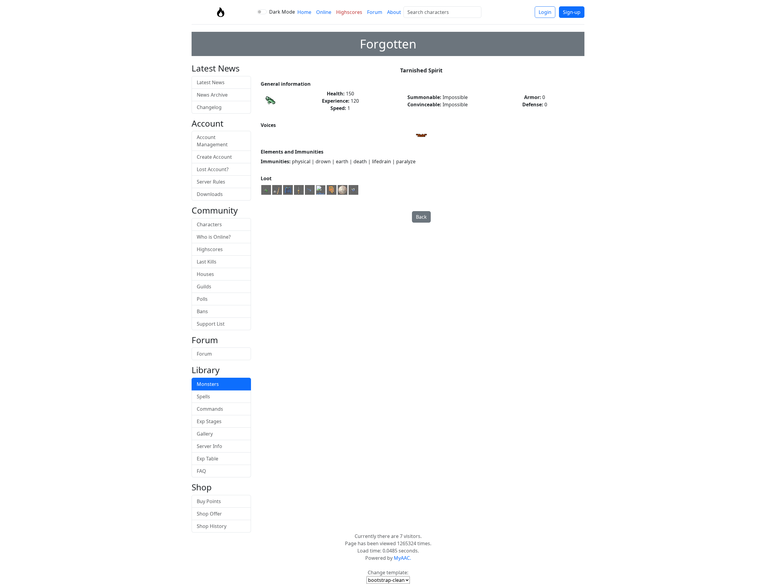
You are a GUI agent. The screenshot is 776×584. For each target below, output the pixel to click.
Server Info (209, 446)
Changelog (209, 107)
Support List (211, 323)
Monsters (208, 384)
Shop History (211, 526)
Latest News (211, 82)
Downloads (210, 194)
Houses (205, 274)
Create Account (214, 157)
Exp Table (207, 458)
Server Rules (211, 181)
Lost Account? (213, 169)
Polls (202, 299)
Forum (374, 12)
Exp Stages (209, 421)
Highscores (349, 12)
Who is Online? (214, 237)
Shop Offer (209, 513)
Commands (210, 409)
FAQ (201, 471)
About (394, 12)
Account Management (212, 141)
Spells (203, 396)
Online (323, 12)
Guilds (204, 286)
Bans (202, 311)
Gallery (205, 433)
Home (304, 12)
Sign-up (571, 12)
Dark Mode (282, 11)
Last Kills (206, 261)
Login (545, 12)
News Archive (212, 94)
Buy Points (209, 501)
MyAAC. (402, 558)
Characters (209, 224)
